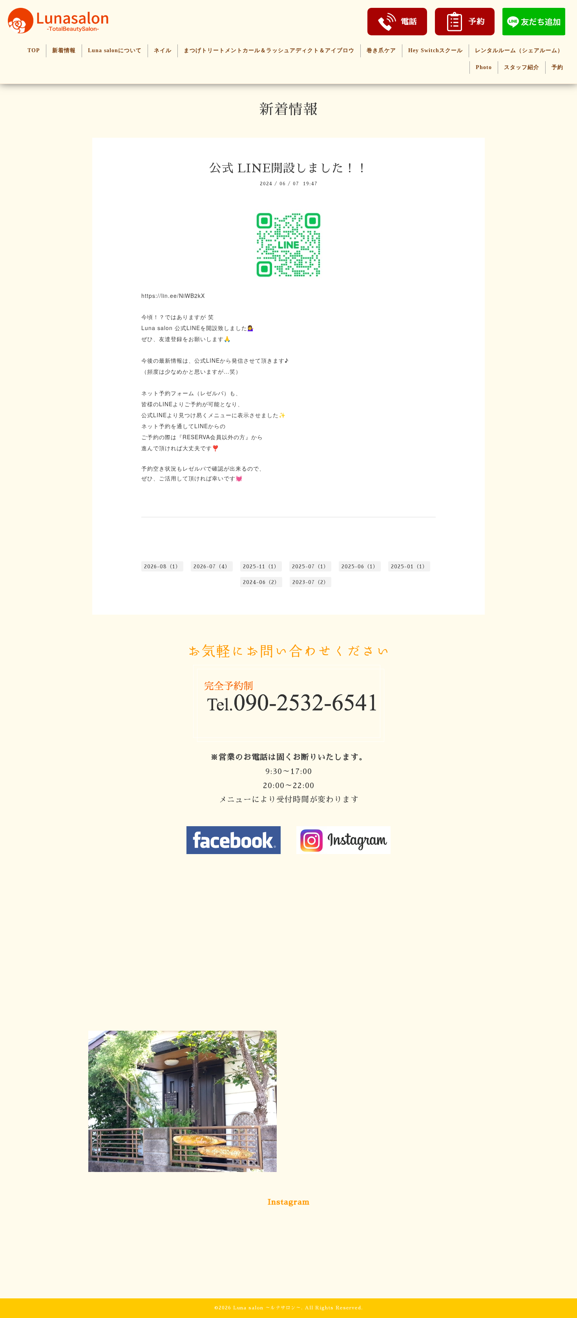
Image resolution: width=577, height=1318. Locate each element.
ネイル (163, 50)
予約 (557, 67)
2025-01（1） (409, 566)
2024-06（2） (261, 582)
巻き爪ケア (381, 50)
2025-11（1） (261, 566)
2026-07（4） (212, 566)
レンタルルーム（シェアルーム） (519, 50)
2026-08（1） (162, 566)
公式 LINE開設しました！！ (288, 168)
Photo (484, 67)
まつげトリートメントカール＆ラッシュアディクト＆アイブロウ (269, 50)
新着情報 (64, 50)
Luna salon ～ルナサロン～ (267, 1307)
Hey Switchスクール (435, 50)
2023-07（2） (310, 582)
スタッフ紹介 (521, 67)
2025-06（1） (359, 566)
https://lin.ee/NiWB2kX (173, 295)
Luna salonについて (115, 50)
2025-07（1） (310, 566)
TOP (33, 50)
